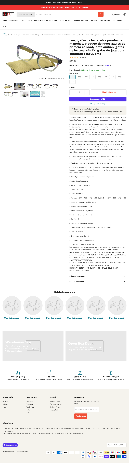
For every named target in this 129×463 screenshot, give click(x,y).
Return (29, 410)
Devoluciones (105, 20)
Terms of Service (55, 404)
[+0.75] (86, 79)
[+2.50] (112, 79)
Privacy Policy (55, 401)
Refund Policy (55, 407)
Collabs (5, 404)
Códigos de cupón (81, 20)
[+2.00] (106, 79)
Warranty (30, 404)
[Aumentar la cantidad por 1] (87, 92)
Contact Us (30, 401)
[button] (116, 14)
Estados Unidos (115, 445)
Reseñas (94, 20)
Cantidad (72, 87)
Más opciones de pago (98, 104)
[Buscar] (101, 14)
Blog (4, 407)
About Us (6, 401)
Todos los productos (10, 20)
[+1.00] (92, 79)
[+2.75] (119, 79)
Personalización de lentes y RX (45, 20)
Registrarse (81, 416)
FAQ (4, 26)
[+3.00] (72, 84)
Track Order (30, 407)
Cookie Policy (54, 410)
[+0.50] (79, 79)
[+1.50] (99, 79)
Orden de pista (65, 20)
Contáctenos (117, 20)
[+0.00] (72, 79)
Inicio (4, 33)
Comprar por (25, 20)
